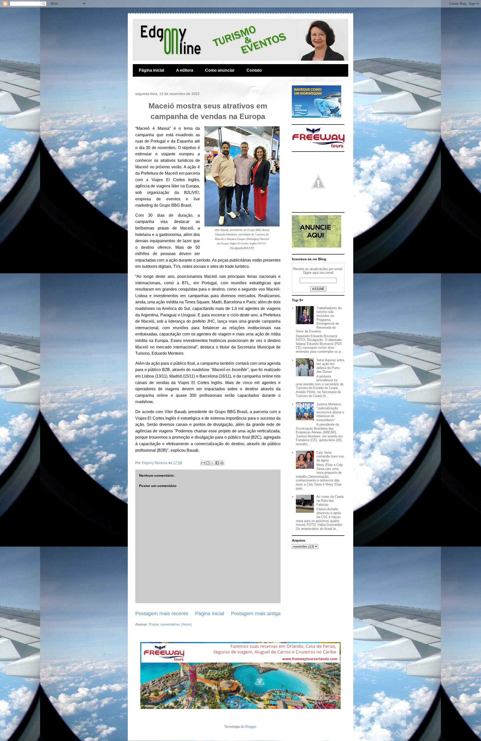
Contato (254, 70)
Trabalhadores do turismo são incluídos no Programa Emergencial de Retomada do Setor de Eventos (318, 319)
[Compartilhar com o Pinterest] (221, 462)
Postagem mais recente (161, 613)
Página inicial (151, 70)
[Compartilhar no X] (212, 462)
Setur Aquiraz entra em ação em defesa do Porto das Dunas (330, 366)
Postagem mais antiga (256, 613)
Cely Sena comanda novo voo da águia (330, 456)
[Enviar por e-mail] (202, 462)
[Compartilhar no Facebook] (217, 462)
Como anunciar (219, 70)
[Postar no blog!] (207, 462)
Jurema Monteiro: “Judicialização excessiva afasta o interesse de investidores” (330, 412)
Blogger (250, 726)
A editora (184, 70)
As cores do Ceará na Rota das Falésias (329, 500)
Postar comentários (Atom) (170, 624)
